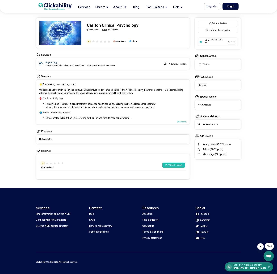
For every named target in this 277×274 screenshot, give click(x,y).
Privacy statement (152, 238)
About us (147, 214)
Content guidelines (99, 232)
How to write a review (100, 226)
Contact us (148, 226)
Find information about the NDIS (53, 214)
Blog (91, 214)
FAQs (92, 220)
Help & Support (150, 220)
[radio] (93, 41)
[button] (84, 6)
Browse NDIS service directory (52, 226)
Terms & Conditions (153, 232)
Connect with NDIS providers (51, 220)
